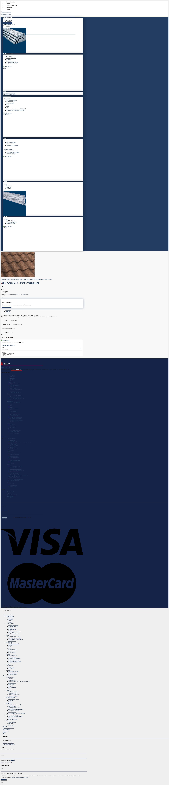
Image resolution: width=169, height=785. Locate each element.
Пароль (3, 755)
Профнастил (7, 96)
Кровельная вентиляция (12, 152)
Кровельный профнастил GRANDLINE (16, 109)
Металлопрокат (8, 17)
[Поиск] (3, 20)
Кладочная (9, 185)
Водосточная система (12, 151)
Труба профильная (11, 58)
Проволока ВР (14, 444)
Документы (10, 496)
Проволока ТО (14, 446)
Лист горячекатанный (9, 93)
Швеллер (8, 23)
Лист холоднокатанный (9, 94)
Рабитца (8, 187)
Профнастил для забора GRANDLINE (15, 110)
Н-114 (7, 104)
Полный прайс (10, 1)
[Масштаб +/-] (2, 782)
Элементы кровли (11, 153)
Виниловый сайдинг (11, 222)
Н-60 (7, 107)
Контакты (9, 7)
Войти (13, 760)
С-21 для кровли (10, 101)
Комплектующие (10, 223)
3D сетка (8, 188)
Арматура (9, 21)
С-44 (11, 410)
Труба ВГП (9, 59)
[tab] (43, 310)
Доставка (8, 313)
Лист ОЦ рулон (14, 473)
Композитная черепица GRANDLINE (20, 279)
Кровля (5, 138)
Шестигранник (14, 448)
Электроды (13, 486)
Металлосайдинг (10, 220)
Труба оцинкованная (15, 453)
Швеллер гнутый (14, 477)
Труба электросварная (12, 62)
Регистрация (3, 779)
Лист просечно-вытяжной (17, 479)
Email (2, 768)
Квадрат (12, 447)
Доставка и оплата (12, 5)
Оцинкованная (14, 388)
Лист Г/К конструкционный (17, 398)
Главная (3, 279)
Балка (8, 26)
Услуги (8, 3)
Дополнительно (8, 149)
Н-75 (7, 106)
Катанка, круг (13, 441)
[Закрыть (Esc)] (1, 782)
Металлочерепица (11, 142)
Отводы (12, 483)
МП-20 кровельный (11, 100)
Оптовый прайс (7, 675)
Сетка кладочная (14, 480)
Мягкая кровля (10, 144)
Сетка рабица (13, 485)
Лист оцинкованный (15, 472)
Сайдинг (5, 216)
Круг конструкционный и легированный (20, 443)
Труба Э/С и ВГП (14, 456)
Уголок (8, 24)
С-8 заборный (10, 103)
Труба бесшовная (11, 61)
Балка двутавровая (15, 460)
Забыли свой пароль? (6, 762)
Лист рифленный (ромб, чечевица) (19, 475)
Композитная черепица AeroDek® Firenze (41, 279)
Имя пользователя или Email (8, 750)
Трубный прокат (8, 53)
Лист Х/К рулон (14, 399)
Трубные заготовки (11, 64)
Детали (7, 311)
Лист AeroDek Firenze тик (8, 345)
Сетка (5, 181)
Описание (8, 310)
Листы (5, 91)
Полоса (12, 450)
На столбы (12, 391)
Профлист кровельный (12, 145)
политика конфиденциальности (19, 777)
